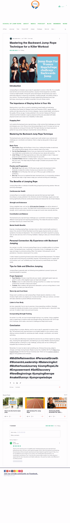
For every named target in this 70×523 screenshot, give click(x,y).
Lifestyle (32, 29)
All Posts (5, 29)
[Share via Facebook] (10, 383)
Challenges (39, 29)
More (53, 29)
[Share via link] (20, 383)
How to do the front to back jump (13, 411)
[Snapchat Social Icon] (17, 471)
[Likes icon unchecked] (14, 461)
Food (18, 29)
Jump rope (11, 29)
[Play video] (35, 68)
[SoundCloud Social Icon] (15, 471)
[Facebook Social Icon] (5, 471)
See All (65, 394)
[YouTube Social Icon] (22, 471)
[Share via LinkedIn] (17, 383)
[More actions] (59, 38)
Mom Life (47, 29)
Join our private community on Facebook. (21, 474)
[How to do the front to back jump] (13, 402)
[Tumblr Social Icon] (12, 471)
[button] (66, 5)
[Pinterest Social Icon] (10, 471)
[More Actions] (59, 443)
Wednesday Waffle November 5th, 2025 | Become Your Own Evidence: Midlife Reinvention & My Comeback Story (55, 411)
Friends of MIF (25, 29)
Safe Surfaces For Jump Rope (34, 411)
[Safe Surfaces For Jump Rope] (35, 402)
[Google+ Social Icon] (7, 471)
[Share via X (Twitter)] (13, 383)
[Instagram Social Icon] (19, 471)
